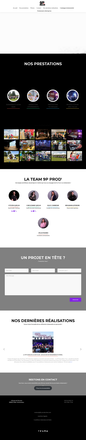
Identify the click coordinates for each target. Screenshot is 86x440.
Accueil (15, 8)
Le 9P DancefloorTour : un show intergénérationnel (43, 354)
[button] (4, 349)
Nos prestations (23, 8)
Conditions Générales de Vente (42, 420)
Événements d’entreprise (44, 11)
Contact (38, 8)
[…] (71, 362)
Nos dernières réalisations (50, 8)
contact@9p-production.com (42, 412)
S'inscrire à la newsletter (43, 388)
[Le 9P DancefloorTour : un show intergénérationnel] (43, 342)
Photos (32, 8)
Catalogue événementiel (67, 8)
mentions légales (42, 416)
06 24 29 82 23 (68, 400)
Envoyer (75, 299)
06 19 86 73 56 (68, 402)
